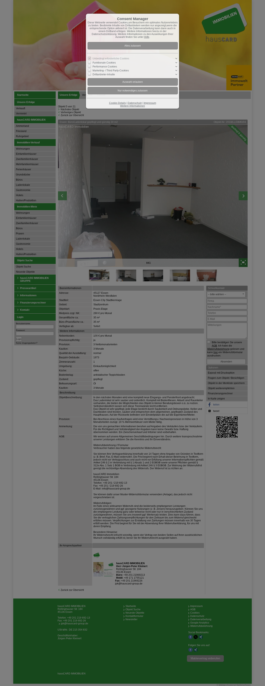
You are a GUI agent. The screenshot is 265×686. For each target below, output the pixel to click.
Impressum (150, 103)
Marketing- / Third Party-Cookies (111, 70)
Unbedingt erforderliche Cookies (111, 58)
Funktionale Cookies (104, 62)
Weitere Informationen (132, 105)
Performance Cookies (105, 66)
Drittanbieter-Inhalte (104, 74)
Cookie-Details (117, 103)
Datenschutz (135, 103)
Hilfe (146, 37)
